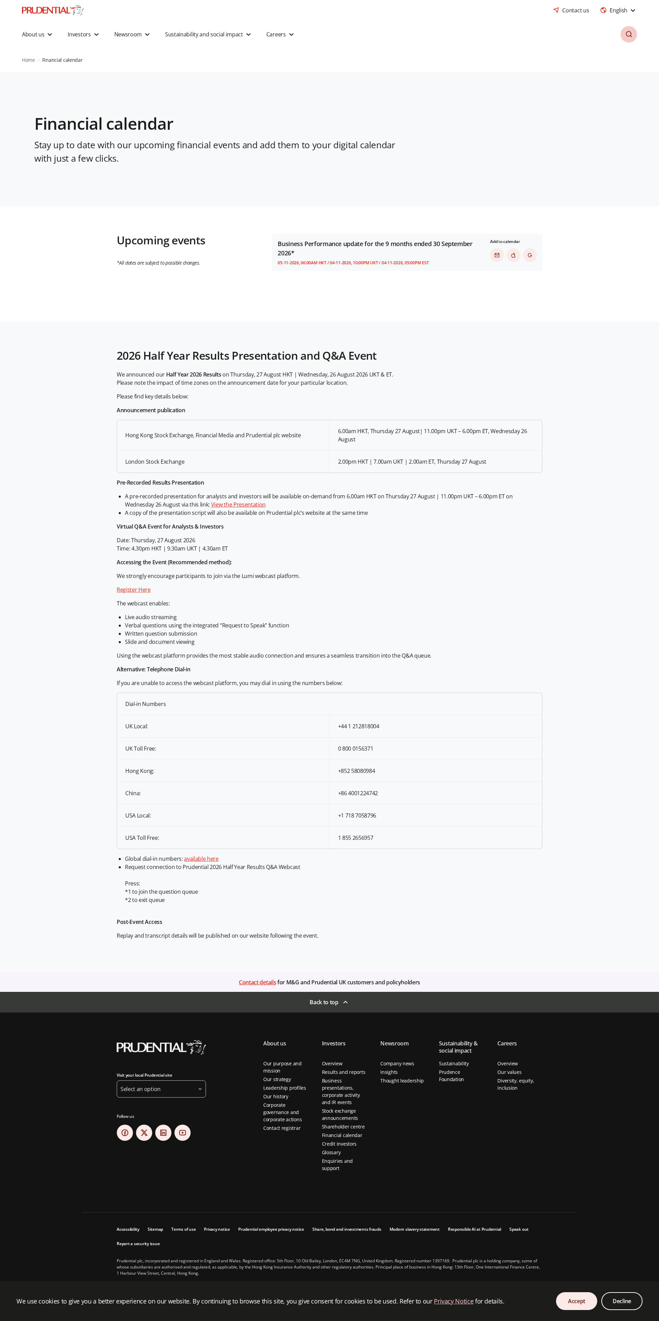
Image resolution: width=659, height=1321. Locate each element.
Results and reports (344, 1072)
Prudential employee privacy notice (271, 1229)
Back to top (324, 1002)
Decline (622, 1301)
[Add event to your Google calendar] (530, 255)
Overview (332, 1063)
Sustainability (454, 1063)
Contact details (257, 982)
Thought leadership (402, 1080)
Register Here (134, 589)
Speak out (519, 1229)
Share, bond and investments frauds (346, 1229)
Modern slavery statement (415, 1229)
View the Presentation (238, 504)
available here (201, 858)
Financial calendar (342, 1135)
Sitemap (155, 1229)
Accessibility (128, 1229)
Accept (576, 1301)
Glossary (331, 1152)
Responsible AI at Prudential (474, 1229)
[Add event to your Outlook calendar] (497, 255)
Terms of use (183, 1229)
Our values (509, 1072)
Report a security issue (138, 1244)
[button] (38, 34)
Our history (275, 1096)
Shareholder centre (343, 1126)
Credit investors (339, 1143)
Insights (389, 1072)
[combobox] (618, 10)
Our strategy (277, 1079)
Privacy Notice (453, 1301)
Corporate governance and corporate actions (282, 1112)
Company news (397, 1063)
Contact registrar (281, 1128)
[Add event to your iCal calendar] (513, 255)
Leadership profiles (284, 1088)
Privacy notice (217, 1229)
